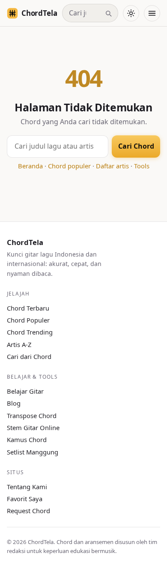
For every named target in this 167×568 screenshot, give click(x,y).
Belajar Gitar (25, 391)
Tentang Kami (27, 486)
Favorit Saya (24, 498)
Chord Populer (28, 320)
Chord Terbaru (28, 308)
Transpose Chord (32, 415)
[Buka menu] (152, 13)
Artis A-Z (19, 344)
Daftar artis (112, 165)
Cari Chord (136, 146)
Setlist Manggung (32, 452)
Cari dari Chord (29, 356)
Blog (14, 403)
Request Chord (28, 510)
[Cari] (108, 13)
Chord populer (69, 165)
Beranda (30, 165)
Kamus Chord (27, 439)
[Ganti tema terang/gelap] (131, 13)
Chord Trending (30, 332)
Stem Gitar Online (33, 427)
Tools (141, 165)
